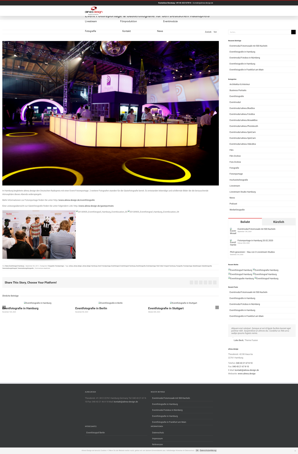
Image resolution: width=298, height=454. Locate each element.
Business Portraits (238, 90)
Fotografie (51, 266)
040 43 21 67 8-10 (244, 363)
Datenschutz (158, 432)
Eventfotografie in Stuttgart (93, 308)
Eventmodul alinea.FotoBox (242, 114)
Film (232, 150)
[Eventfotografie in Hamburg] (183, 303)
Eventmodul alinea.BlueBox (242, 108)
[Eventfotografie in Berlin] (38, 303)
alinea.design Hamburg (89, 266)
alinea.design (77, 266)
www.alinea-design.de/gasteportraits (96, 206)
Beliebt (245, 222)
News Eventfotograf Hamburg (14, 266)
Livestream (235, 186)
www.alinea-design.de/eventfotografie (77, 200)
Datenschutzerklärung (208, 450)
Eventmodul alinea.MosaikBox (243, 120)
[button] (4, 307)
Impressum (157, 438)
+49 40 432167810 (183, 3)
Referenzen (157, 444)
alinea (71, 266)
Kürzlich (278, 222)
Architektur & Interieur (240, 84)
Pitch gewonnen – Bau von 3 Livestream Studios (252, 252)
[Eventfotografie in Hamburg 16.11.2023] (241, 278)
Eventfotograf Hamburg (127, 266)
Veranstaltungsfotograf (9, 268)
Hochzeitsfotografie (239, 180)
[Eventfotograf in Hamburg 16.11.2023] (266, 278)
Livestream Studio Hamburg (243, 192)
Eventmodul (235, 102)
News (232, 198)
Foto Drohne (235, 162)
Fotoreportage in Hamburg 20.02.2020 (255, 240)
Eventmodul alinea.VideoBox (243, 144)
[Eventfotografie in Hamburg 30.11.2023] (265, 270)
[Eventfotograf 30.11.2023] (240, 274)
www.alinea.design (247, 373)
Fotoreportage (59, 266)
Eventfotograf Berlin (95, 432)
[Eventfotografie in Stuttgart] (110, 303)
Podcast (233, 203)
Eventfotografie (141, 266)
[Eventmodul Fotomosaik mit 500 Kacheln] (233, 229)
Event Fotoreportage (104, 266)
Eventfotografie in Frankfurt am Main (247, 69)
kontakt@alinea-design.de (203, 3)
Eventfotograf (115, 266)
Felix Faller (159, 266)
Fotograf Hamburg (169, 266)
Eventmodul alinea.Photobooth (244, 126)
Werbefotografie (237, 209)
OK (197, 450)
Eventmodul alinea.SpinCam (243, 132)
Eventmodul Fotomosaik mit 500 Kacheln (248, 46)
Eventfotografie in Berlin (18, 308)
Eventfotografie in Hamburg (166, 308)
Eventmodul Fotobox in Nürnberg (245, 57)
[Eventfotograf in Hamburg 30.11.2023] (240, 270)
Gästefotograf (197, 266)
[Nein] (295, 451)
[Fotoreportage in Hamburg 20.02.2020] (233, 241)
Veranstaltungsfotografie (26, 268)
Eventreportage (151, 266)
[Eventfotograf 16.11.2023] (265, 274)
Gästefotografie (207, 266)
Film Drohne (235, 156)
